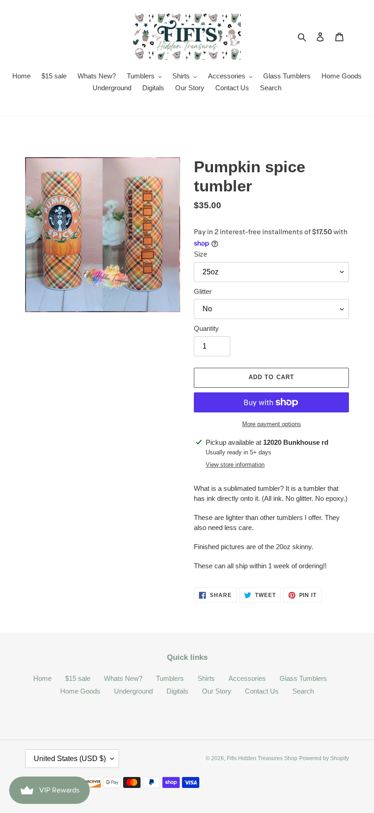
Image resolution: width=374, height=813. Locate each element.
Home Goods (80, 691)
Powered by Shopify (324, 758)
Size (200, 254)
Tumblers (170, 678)
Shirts (206, 678)
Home (42, 678)
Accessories (247, 678)
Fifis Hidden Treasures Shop (262, 758)
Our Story (216, 691)
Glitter (203, 291)
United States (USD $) (70, 758)
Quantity (206, 328)
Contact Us (262, 691)
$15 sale (77, 678)
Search (303, 691)
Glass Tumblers (303, 678)
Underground (133, 691)
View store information (235, 464)
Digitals (177, 691)
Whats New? (123, 678)
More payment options (271, 424)
